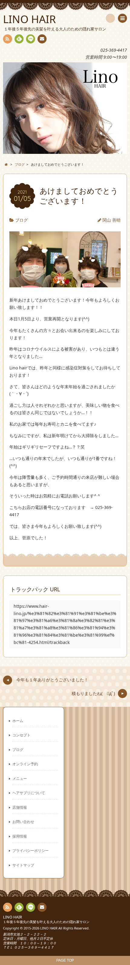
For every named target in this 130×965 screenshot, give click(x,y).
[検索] (110, 18)
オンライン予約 (25, 763)
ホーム (17, 720)
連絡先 (42, 38)
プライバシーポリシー (30, 850)
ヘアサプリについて (28, 792)
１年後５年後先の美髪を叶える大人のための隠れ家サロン (46, 921)
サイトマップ (23, 865)
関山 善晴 (111, 220)
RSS (7, 38)
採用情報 (19, 836)
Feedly (19, 38)
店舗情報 (19, 807)
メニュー (19, 778)
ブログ (21, 220)
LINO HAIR (12, 917)
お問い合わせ (23, 821)
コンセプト (21, 734)
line (30, 38)
